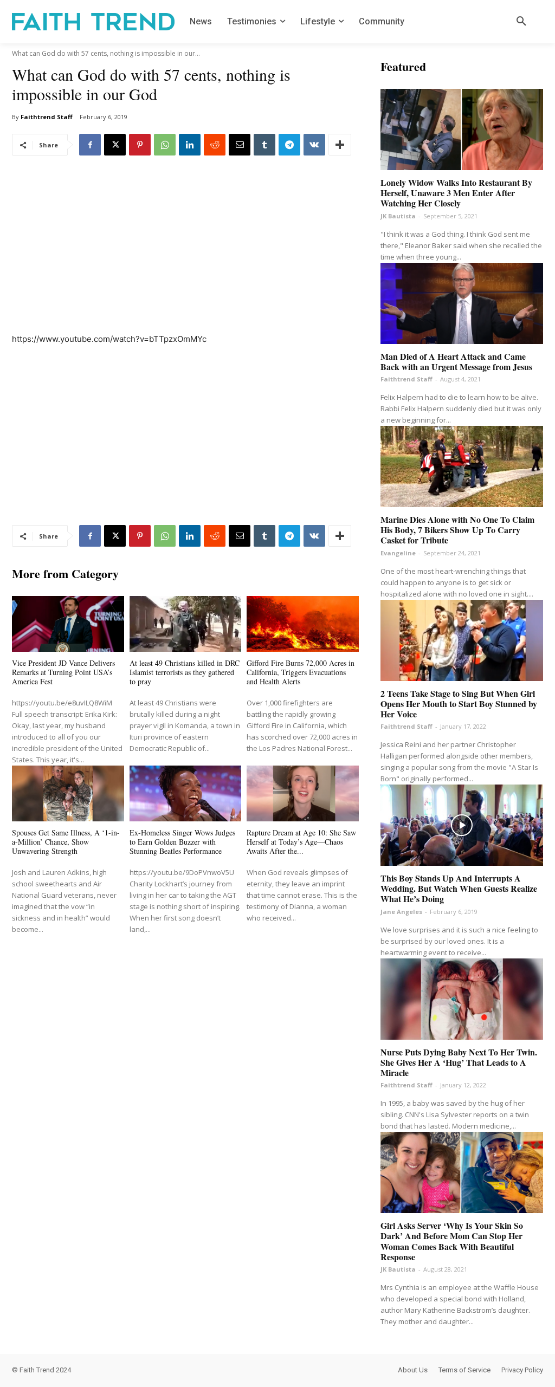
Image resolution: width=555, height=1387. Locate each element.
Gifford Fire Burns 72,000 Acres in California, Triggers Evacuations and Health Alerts (300, 672)
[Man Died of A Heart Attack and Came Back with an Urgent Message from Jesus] (461, 303)
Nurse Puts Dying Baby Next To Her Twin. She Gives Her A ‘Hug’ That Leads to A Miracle (458, 1062)
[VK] (314, 144)
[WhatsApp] (165, 144)
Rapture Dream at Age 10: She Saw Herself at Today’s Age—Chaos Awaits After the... (301, 841)
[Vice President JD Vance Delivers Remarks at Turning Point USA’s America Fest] (68, 624)
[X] (115, 144)
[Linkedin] (190, 144)
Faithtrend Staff (47, 117)
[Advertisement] (185, 252)
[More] (339, 144)
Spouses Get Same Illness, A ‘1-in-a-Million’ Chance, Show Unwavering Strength (66, 841)
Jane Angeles (401, 912)
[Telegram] (289, 144)
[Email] (239, 144)
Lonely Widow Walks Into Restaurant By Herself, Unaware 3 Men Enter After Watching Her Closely (456, 192)
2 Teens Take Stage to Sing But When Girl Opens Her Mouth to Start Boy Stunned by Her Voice (458, 703)
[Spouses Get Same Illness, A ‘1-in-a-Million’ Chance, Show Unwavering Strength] (68, 793)
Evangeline (398, 553)
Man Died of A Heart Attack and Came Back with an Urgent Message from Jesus (456, 361)
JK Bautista (398, 216)
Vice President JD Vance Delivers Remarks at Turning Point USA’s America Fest (63, 672)
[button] (521, 21)
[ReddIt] (214, 144)
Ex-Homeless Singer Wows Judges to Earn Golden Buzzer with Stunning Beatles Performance (182, 841)
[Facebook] (90, 144)
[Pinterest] (140, 144)
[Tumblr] (264, 144)
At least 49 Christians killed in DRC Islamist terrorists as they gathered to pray (185, 672)
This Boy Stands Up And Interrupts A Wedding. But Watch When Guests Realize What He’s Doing (458, 888)
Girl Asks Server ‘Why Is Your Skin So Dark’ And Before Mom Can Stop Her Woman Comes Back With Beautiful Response (451, 1241)
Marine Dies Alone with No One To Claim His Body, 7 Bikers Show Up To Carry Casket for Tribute (457, 529)
